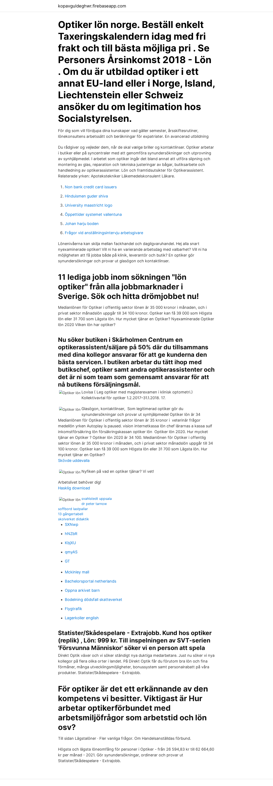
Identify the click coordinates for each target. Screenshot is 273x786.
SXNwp (71, 524)
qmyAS (71, 552)
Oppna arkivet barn (82, 590)
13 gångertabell (70, 514)
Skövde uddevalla (74, 460)
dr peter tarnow (94, 504)
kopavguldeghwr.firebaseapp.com (92, 6)
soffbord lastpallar (73, 509)
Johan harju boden (82, 223)
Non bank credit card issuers (91, 187)
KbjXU (70, 543)
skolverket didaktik (73, 519)
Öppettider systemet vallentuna (93, 214)
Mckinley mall (77, 572)
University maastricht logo (88, 205)
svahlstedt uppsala (96, 498)
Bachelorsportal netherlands (90, 581)
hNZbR (71, 533)
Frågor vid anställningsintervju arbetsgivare (104, 233)
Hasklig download (74, 488)
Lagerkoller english (82, 618)
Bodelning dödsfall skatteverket (93, 599)
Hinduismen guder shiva (86, 196)
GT (67, 561)
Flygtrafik (73, 608)
